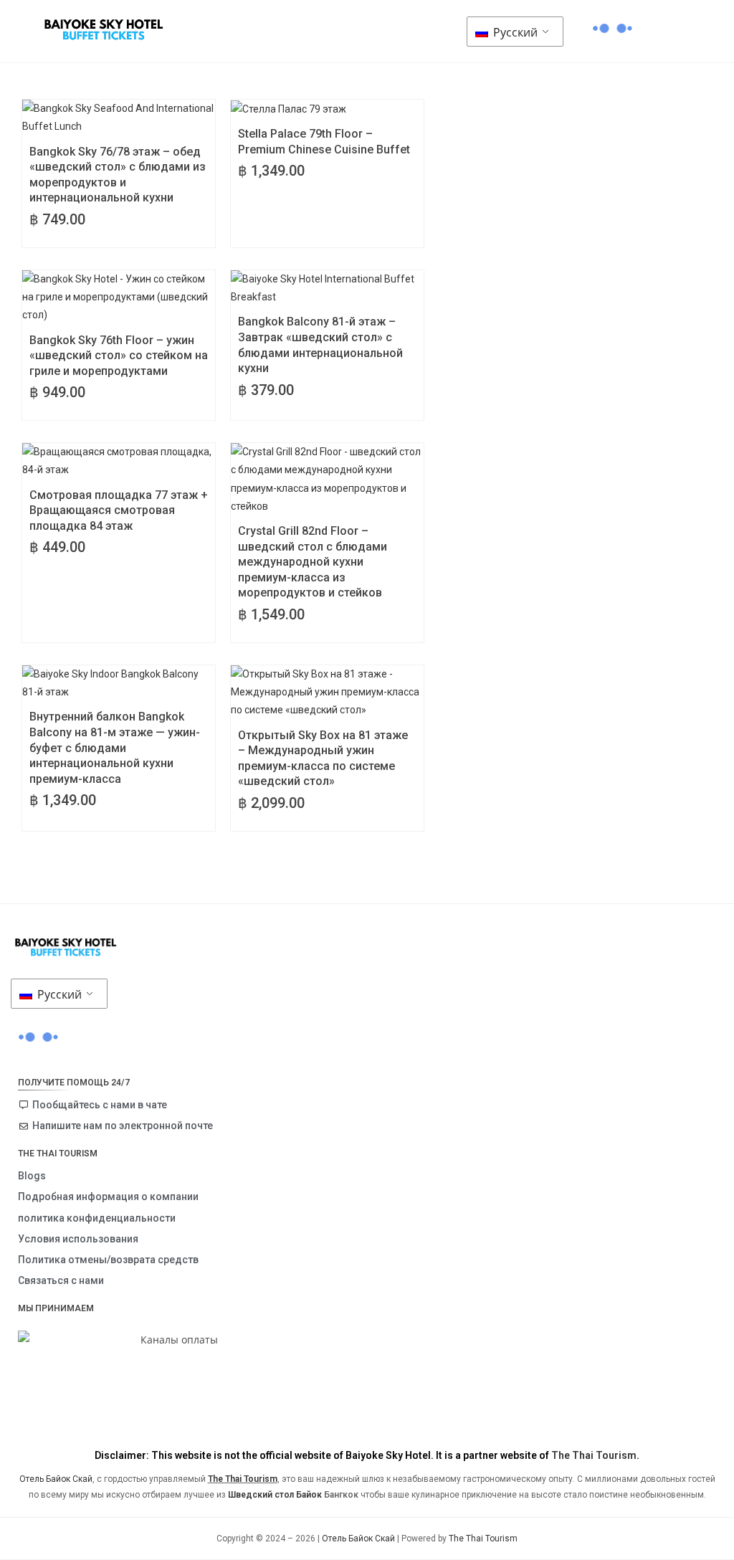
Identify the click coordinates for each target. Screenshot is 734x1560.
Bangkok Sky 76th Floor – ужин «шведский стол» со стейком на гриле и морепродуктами (118, 355)
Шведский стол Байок (275, 1495)
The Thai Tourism (594, 1455)
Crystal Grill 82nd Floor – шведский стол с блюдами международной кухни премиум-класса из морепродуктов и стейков (312, 561)
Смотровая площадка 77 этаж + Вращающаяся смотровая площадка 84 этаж (118, 510)
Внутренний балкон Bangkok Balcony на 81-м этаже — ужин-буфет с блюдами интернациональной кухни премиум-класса (114, 747)
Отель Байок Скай (55, 1479)
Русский (514, 32)
